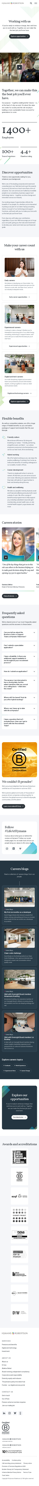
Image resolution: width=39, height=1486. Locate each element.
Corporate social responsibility (12, 1375)
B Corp (4, 1365)
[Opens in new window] (11, 1440)
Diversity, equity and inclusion (11, 1378)
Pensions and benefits (9, 1344)
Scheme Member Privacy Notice (11, 1472)
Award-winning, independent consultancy (15, 1372)
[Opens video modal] (19, 67)
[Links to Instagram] (9, 1413)
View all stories (8, 596)
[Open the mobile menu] (35, 3)
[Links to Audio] (20, 1413)
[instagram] (7, 848)
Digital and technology (9, 1348)
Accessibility (6, 1460)
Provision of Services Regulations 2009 (13, 1466)
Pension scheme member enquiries (14, 1402)
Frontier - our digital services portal (13, 1385)
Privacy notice (28, 1463)
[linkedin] (13, 848)
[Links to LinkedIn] (4, 1413)
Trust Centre (5, 1475)
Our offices (5, 1399)
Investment (6, 1351)
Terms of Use (27, 1472)
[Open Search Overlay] (31, 3)
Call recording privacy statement (11, 1463)
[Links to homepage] (13, 3)
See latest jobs (17, 1117)
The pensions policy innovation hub (13, 1382)
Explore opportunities (17, 36)
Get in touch (6, 1395)
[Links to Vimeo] (15, 1413)
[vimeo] (20, 848)
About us (5, 1361)
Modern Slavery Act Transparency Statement (15, 1469)
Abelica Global (6, 1368)
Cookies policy (16, 1460)
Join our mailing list (8, 1405)
